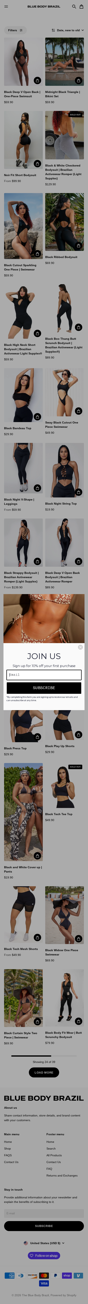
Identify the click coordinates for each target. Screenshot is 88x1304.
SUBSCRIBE (44, 688)
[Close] (80, 647)
